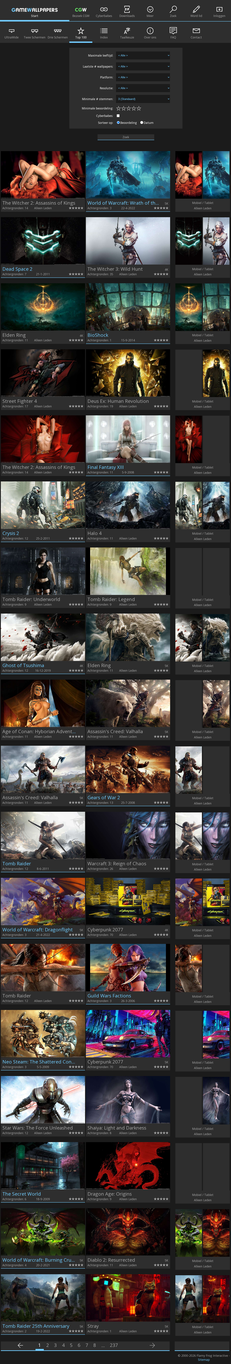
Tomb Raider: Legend (111, 599)
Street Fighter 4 (19, 401)
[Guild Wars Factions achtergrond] (128, 990)
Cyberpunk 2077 (105, 929)
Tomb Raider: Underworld (31, 599)
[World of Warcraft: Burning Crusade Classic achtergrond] (43, 1254)
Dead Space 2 (17, 269)
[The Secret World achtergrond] (43, 1188)
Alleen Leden (43, 208)
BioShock (97, 335)
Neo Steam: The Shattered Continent (43, 1061)
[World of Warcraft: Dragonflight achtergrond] (43, 924)
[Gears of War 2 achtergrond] (128, 792)
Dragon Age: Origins (109, 1194)
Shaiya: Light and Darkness (116, 1127)
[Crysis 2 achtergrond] (43, 528)
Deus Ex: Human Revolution (118, 401)
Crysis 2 (10, 533)
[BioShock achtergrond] (128, 329)
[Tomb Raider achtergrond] (43, 858)
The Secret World (21, 1194)
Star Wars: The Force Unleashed (37, 1127)
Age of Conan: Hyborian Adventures (42, 731)
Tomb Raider (16, 863)
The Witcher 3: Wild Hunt (115, 269)
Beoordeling (128, 123)
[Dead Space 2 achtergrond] (43, 263)
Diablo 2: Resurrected (111, 1260)
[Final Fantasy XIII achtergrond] (128, 462)
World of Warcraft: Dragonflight (37, 929)
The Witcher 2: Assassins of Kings (38, 203)
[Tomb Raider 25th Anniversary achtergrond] (43, 1320)
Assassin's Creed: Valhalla (115, 731)
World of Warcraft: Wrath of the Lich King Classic (141, 203)
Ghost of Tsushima (23, 665)
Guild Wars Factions (109, 995)
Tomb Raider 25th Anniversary (35, 1326)
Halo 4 (94, 533)
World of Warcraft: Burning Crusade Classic (50, 1260)
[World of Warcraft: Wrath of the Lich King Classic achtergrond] (128, 197)
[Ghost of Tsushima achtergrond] (43, 660)
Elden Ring (14, 335)
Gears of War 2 (103, 797)
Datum (149, 123)
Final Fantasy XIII (105, 467)
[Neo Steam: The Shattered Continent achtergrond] (43, 1056)
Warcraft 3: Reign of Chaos (116, 863)
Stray (93, 1326)
